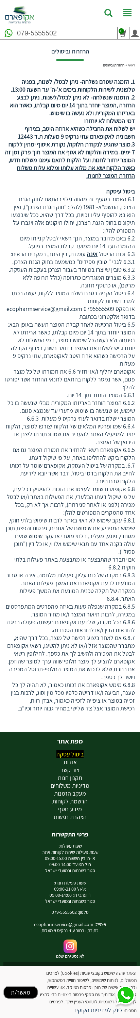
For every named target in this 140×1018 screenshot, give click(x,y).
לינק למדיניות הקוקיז (98, 1010)
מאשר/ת (20, 992)
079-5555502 (37, 33)
